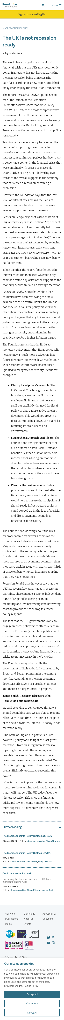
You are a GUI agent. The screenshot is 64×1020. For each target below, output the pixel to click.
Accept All (32, 994)
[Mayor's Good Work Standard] (34, 935)
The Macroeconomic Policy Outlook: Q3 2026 (27, 835)
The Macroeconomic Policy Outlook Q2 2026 (27, 853)
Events (27, 923)
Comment (29, 913)
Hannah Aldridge (18, 890)
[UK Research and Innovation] (30, 946)
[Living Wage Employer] (11, 935)
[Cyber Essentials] (23, 935)
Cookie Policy (31, 985)
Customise (32, 1003)
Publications (11, 918)
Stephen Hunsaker (36, 841)
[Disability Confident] (15, 946)
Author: (23, 841)
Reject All (32, 1012)
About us (28, 918)
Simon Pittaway (53, 841)
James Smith (31, 861)
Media (8, 923)
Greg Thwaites (45, 861)
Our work (10, 913)
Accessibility (49, 913)
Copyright (47, 918)
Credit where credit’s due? (17, 873)
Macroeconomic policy (15, 28)
